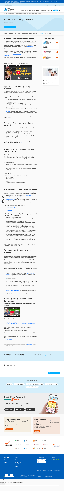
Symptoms (11, 33)
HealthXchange (42, 459)
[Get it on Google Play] (20, 409)
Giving (16, 466)
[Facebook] (51, 459)
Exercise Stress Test (10, 208)
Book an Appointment (9, 339)
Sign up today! (9, 429)
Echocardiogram (9, 210)
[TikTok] (57, 459)
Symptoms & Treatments (10, 13)
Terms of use (29, 344)
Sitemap (39, 476)
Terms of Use (39, 475)
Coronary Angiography (10, 199)
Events (5, 462)
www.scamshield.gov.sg (17, 2)
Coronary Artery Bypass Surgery (12, 290)
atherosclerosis (30, 46)
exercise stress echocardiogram (19, 196)
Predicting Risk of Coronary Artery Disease (14, 322)
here (21, 142)
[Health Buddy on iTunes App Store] (9, 409)
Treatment (41, 33)
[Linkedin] (55, 459)
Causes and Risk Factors (27, 33)
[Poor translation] (3, 484)
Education (17, 459)
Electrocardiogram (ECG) (11, 207)
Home (5, 13)
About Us (6, 457)
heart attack (6, 55)
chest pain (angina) (17, 54)
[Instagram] (53, 459)
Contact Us (7, 459)
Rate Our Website (51, 475)
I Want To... (56, 10)
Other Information (47, 33)
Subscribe (37, 431)
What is (5, 33)
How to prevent (17, 33)
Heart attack (8, 111)
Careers (17, 457)
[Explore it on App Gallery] (30, 409)
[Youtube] (58, 459)
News (5, 465)
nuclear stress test (31, 196)
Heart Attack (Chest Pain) (32, 386)
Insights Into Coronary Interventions (13, 320)
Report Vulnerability (49, 476)
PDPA (46, 475)
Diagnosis (35, 33)
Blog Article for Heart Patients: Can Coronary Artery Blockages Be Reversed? (20, 323)
